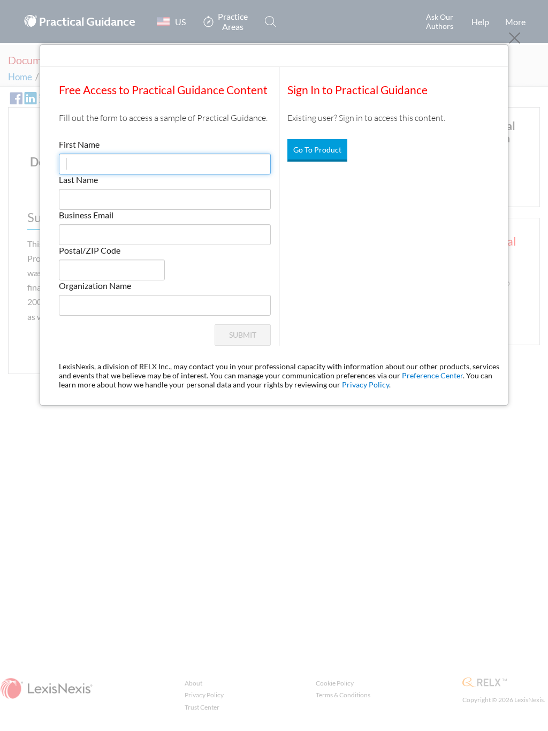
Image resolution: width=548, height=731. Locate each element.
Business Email (86, 215)
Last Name (78, 179)
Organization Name (95, 285)
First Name (79, 144)
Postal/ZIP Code (89, 250)
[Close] (514, 38)
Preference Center (432, 375)
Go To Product (317, 149)
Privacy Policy (365, 384)
